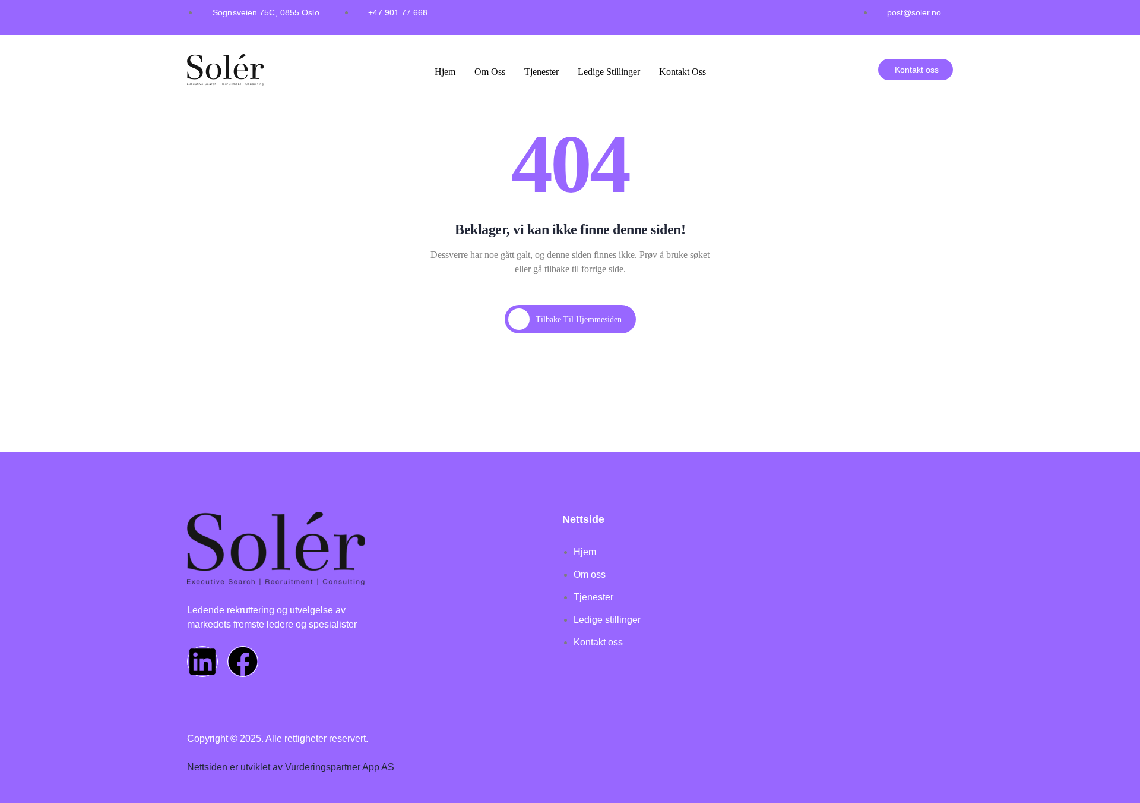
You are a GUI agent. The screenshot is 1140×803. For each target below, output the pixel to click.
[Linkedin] (202, 661)
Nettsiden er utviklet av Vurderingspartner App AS (290, 767)
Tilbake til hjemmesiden (579, 319)
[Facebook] (242, 661)
